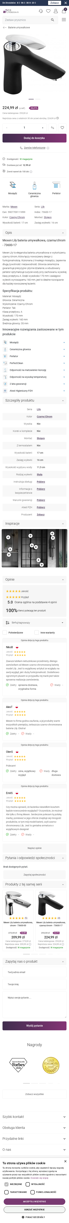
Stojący (48, 217)
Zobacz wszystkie (34, 1094)
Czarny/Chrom (17, 217)
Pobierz (41, 481)
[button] (64, 11)
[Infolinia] (41, 11)
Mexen (14, 206)
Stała (39, 474)
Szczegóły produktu (19, 400)
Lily (43, 206)
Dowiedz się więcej (39, 1178)
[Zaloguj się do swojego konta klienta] (56, 11)
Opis (8, 233)
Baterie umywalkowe (19, 27)
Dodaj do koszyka (34, 138)
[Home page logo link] (11, 11)
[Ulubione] (48, 11)
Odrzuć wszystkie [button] (34, 1210)
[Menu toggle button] (63, 19)
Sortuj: (14, 622)
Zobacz (54, 2)
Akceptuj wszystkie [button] (34, 1201)
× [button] (65, 1161)
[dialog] (34, 1190)
